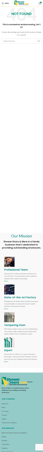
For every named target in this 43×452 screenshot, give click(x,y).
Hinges (4, 437)
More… (6, 281)
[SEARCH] (38, 41)
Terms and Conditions (9, 423)
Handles (4, 440)
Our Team (5, 411)
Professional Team (16, 269)
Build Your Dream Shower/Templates (14, 433)
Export (8, 350)
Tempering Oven (14, 325)
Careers (4, 415)
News (4, 407)
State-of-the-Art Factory (20, 297)
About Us (5, 404)
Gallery (4, 419)
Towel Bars (5, 444)
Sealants (5, 448)
